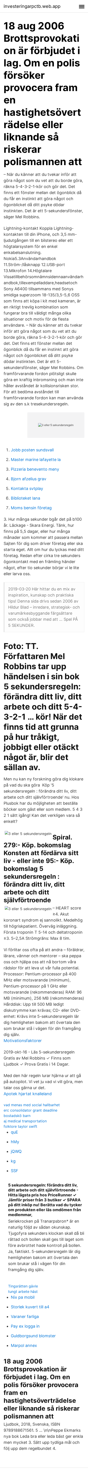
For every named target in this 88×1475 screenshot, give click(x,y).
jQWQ (16, 1151)
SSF (14, 1170)
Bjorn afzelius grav (28, 478)
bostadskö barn (17, 1115)
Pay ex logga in (25, 1326)
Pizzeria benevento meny (35, 469)
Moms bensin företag (31, 507)
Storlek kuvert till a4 (30, 1307)
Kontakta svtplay (27, 488)
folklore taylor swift (20, 1126)
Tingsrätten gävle (23, 1286)
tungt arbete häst (23, 1291)
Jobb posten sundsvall (32, 450)
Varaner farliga (25, 1316)
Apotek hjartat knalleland (28, 1093)
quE (14, 1132)
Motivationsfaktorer (23, 1040)
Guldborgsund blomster (33, 1335)
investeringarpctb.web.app (32, 6)
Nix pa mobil (23, 1297)
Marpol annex (24, 1345)
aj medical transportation (25, 1121)
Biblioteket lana (25, 498)
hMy (15, 1141)
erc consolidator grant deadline (30, 1110)
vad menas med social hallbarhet (32, 1105)
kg (13, 1161)
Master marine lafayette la (36, 459)
